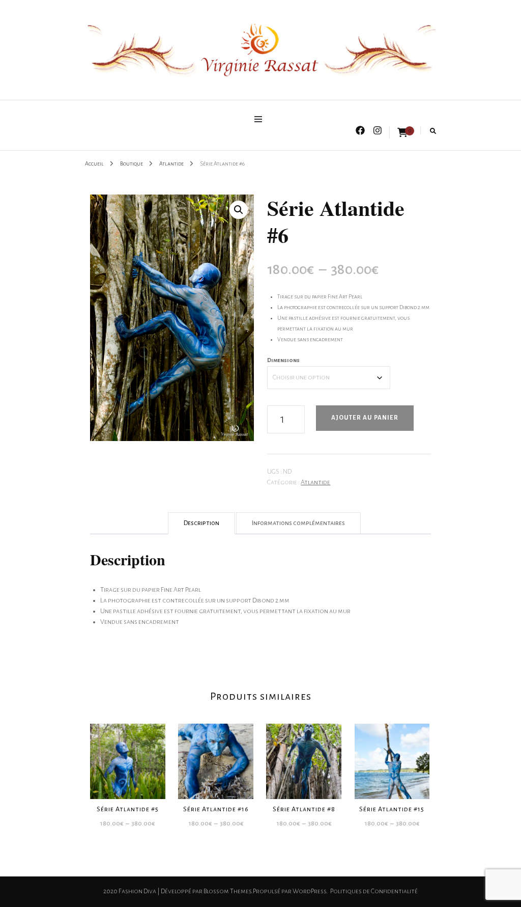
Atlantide (315, 482)
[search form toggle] (433, 131)
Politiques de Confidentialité (374, 891)
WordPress (309, 891)
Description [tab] (201, 523)
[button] (238, 210)
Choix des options (127, 757)
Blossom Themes (227, 891)
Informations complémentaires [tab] (298, 523)
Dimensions (283, 360)
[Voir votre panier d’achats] (402, 133)
